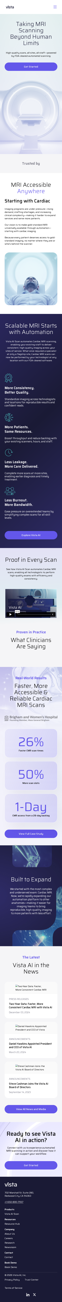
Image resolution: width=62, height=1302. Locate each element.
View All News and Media (31, 1109)
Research (10, 1242)
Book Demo (11, 1267)
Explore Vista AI (31, 535)
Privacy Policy (12, 1280)
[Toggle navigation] (55, 7)
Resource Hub (12, 1224)
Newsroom (10, 1247)
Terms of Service (13, 1288)
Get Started (31, 67)
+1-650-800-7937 (14, 1202)
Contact (9, 1257)
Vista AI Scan (12, 1214)
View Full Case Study (31, 834)
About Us (10, 1233)
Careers (9, 1238)
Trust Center (31, 1280)
